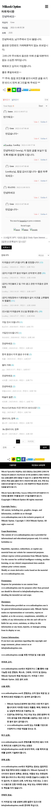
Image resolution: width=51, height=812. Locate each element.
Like (36, 122)
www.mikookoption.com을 (12, 655)
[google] (33, 229)
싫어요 (15, 100)
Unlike (44, 122)
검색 (45, 447)
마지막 (31, 441)
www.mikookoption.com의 (12, 693)
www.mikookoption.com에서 (13, 669)
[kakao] (25, 229)
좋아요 (6, 100)
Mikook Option (11, 6)
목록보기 (6, 247)
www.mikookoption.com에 (18, 725)
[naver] (17, 229)
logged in (23, 221)
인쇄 (46, 100)
